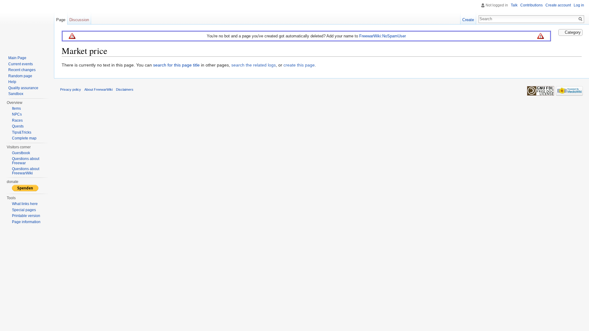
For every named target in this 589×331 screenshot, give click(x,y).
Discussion (79, 19)
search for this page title (176, 65)
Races (17, 120)
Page (60, 19)
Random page (20, 76)
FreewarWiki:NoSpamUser (382, 36)
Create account (558, 5)
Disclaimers (124, 89)
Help (12, 82)
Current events (20, 64)
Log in (579, 5)
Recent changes (22, 70)
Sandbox (15, 94)
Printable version (26, 216)
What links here (25, 204)
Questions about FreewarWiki (25, 171)
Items (16, 108)
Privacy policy (70, 89)
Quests (18, 126)
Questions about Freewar (25, 161)
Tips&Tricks (21, 132)
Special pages (24, 210)
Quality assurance (23, 88)
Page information (26, 222)
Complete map (24, 138)
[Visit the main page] (27, 24)
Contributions (531, 5)
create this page (299, 65)
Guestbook (21, 153)
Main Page (17, 58)
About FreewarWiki (98, 89)
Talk (514, 5)
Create (468, 19)
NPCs (17, 114)
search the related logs (253, 65)
